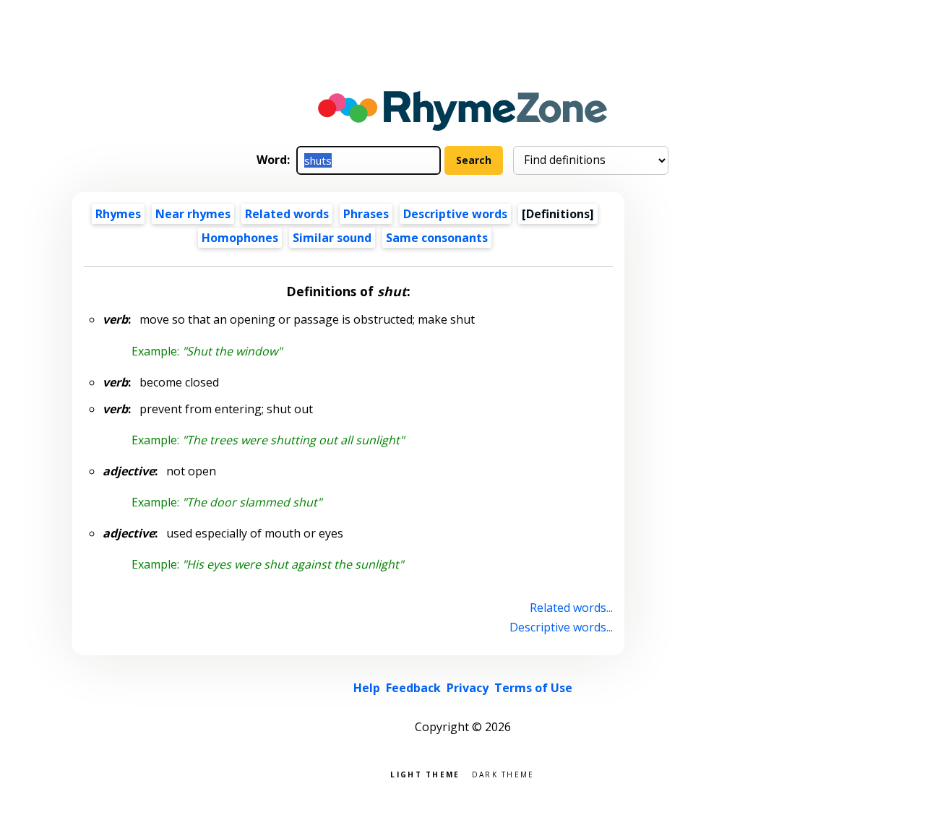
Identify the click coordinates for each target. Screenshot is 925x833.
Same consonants (437, 238)
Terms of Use (533, 688)
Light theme (425, 773)
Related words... (571, 608)
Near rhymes (193, 214)
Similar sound (332, 238)
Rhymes (118, 214)
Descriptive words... (561, 627)
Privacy (468, 688)
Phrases (366, 214)
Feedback (413, 688)
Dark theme (503, 773)
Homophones (240, 238)
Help (366, 688)
